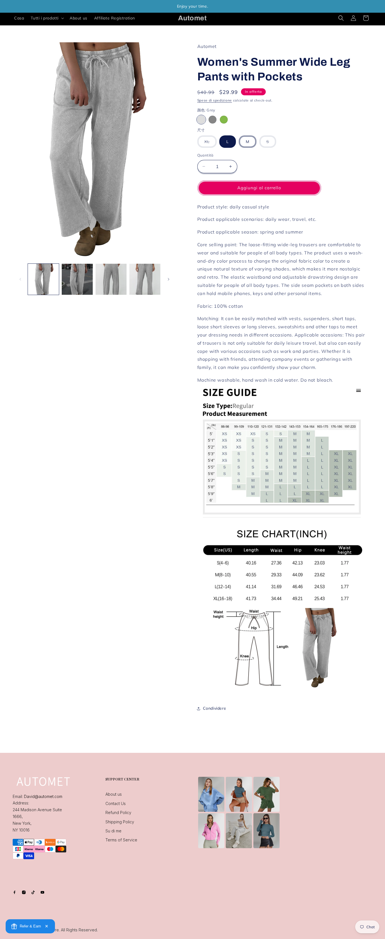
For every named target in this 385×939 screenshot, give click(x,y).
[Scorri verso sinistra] (20, 279)
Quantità (205, 155)
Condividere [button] (214, 708)
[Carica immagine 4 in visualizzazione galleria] (144, 279)
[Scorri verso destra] (168, 279)
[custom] (14, 892)
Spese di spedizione (214, 100)
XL (210, 143)
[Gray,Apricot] (212, 120)
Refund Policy (118, 812)
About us (113, 794)
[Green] (224, 120)
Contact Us (115, 803)
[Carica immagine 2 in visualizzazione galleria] (77, 279)
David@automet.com (43, 796)
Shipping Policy (119, 821)
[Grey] (201, 120)
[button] (46, 18)
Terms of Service (121, 839)
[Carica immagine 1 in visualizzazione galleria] (43, 279)
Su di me (113, 830)
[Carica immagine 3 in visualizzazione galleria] (111, 279)
